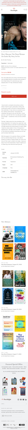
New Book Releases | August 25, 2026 (11, 264)
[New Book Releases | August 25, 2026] (14, 243)
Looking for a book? (8, 421)
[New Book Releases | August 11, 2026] (14, 333)
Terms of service (17, 427)
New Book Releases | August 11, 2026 (11, 354)
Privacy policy (10, 427)
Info (2, 403)
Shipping (3, 74)
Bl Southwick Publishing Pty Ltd (10, 51)
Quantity (4, 85)
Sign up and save (6, 408)
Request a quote (6, 92)
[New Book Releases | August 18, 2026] (14, 288)
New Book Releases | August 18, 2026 (11, 309)
